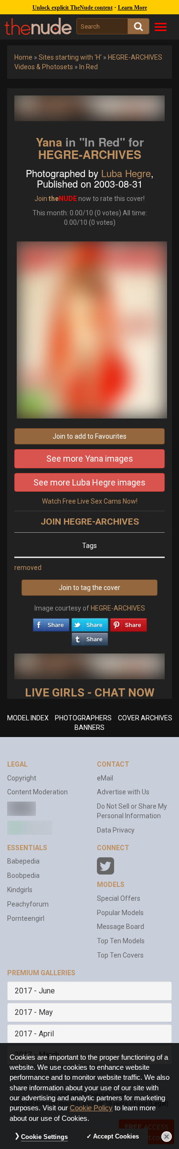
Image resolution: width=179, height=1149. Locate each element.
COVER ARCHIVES (145, 718)
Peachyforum (28, 904)
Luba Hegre (126, 173)
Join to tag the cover (89, 587)
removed (28, 567)
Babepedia (23, 861)
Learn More (132, 7)
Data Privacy (116, 830)
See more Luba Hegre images (89, 482)
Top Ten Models (121, 941)
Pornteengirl (25, 918)
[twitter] (89, 622)
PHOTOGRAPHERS (83, 718)
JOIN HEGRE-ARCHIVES (90, 521)
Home (23, 57)
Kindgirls (19, 890)
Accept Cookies (116, 1136)
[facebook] (51, 622)
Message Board (120, 926)
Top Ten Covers (120, 955)
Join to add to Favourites (89, 436)
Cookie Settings (44, 1136)
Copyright (21, 778)
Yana (49, 142)
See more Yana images (89, 458)
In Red (88, 67)
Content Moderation (37, 792)
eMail (105, 778)
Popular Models (120, 913)
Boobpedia (23, 875)
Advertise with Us (123, 792)
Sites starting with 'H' (70, 57)
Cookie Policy (91, 1108)
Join (40, 198)
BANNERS (89, 727)
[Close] (166, 1136)
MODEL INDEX (28, 718)
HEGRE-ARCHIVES (89, 154)
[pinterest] (128, 622)
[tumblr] (89, 637)
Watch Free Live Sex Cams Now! (89, 501)
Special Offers (118, 898)
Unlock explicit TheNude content (72, 7)
